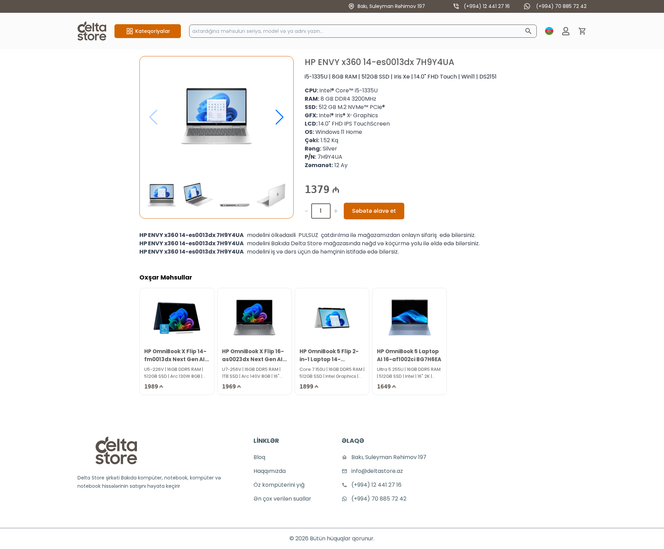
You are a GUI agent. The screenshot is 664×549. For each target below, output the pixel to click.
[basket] (582, 31)
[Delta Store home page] (91, 30)
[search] (528, 31)
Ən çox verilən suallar (282, 499)
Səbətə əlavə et (374, 211)
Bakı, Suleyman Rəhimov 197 (391, 6)
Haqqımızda (269, 471)
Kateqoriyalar (152, 31)
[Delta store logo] (116, 450)
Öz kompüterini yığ (279, 485)
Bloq (259, 457)
